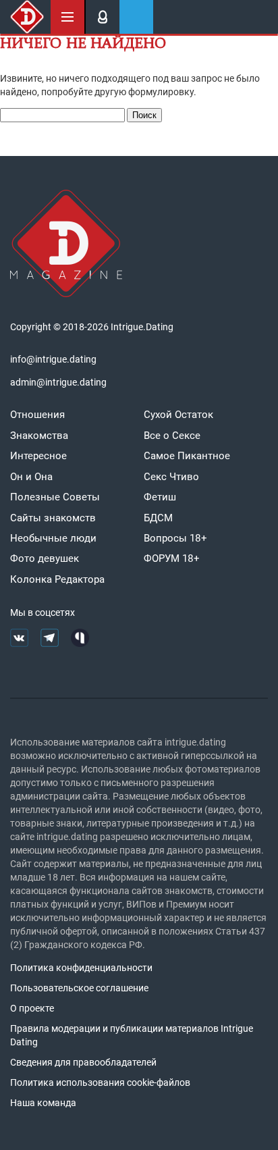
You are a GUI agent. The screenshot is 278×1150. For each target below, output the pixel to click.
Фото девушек (44, 558)
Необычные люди (53, 538)
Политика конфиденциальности (81, 967)
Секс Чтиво (171, 477)
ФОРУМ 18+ (172, 558)
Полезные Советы (55, 497)
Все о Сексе (172, 435)
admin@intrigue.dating (58, 382)
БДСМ (158, 518)
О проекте (32, 1008)
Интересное (38, 456)
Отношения (37, 415)
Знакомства (39, 435)
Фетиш (160, 497)
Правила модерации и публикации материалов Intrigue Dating (131, 1035)
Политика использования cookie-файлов (100, 1082)
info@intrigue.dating (53, 359)
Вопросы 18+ (175, 538)
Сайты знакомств (53, 518)
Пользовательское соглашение (79, 988)
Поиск (144, 115)
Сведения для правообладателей (83, 1062)
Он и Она (31, 477)
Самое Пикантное (187, 456)
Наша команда (43, 1102)
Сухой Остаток (178, 415)
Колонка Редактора (57, 579)
